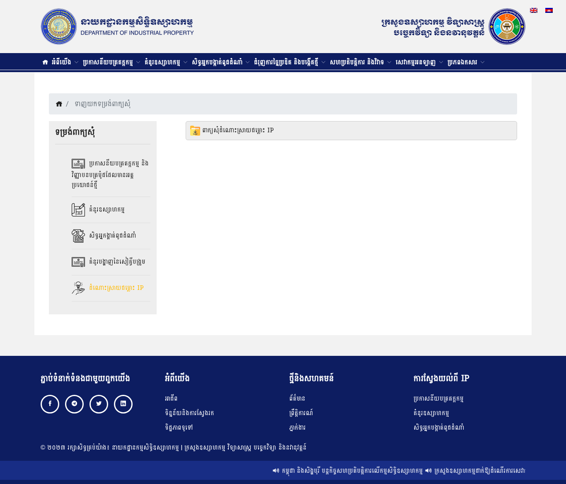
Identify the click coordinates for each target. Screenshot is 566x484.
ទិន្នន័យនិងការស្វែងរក (189, 413)
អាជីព (171, 398)
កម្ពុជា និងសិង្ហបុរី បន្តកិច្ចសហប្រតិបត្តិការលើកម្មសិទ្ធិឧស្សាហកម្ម (347, 471)
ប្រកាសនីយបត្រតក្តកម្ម (109, 62)
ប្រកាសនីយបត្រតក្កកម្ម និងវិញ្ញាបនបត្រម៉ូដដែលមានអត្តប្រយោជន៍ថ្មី (110, 174)
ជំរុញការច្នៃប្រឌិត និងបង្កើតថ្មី (287, 62)
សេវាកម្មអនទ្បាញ (417, 62)
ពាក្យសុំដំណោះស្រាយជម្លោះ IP (237, 130)
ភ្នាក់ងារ (297, 427)
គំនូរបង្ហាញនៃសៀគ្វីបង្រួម (116, 262)
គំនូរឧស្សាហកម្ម (163, 62)
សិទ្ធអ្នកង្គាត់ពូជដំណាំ (111, 235)
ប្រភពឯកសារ (463, 62)
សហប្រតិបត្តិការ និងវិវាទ (358, 62)
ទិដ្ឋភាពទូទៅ (179, 427)
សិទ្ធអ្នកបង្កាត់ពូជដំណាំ (218, 62)
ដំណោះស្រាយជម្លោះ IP (115, 288)
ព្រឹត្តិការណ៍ (301, 413)
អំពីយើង (62, 62)
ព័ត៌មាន (297, 398)
